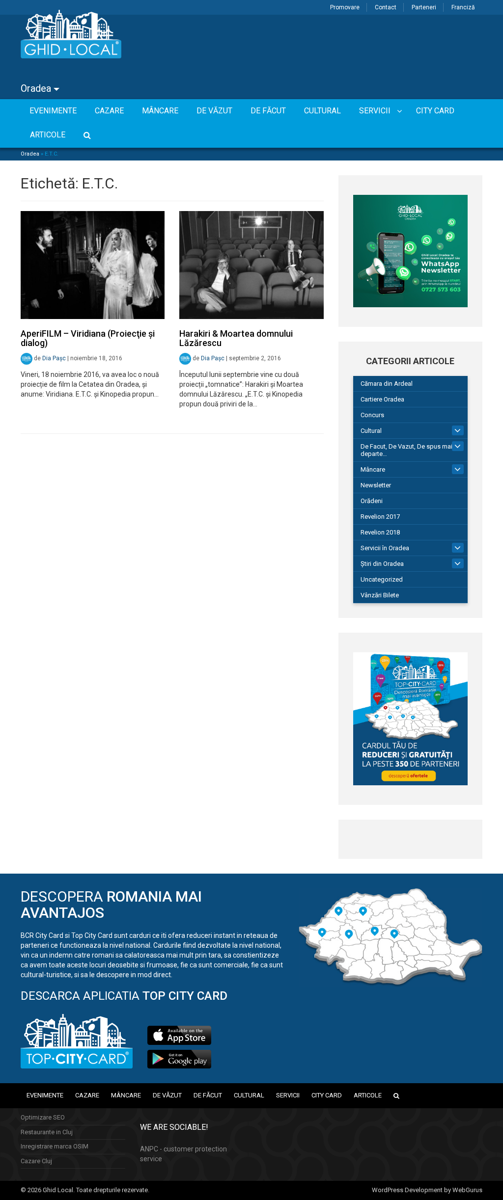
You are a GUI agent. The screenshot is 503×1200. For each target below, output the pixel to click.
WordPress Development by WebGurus (427, 1190)
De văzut (167, 1095)
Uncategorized (382, 579)
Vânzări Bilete (380, 595)
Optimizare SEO (43, 1117)
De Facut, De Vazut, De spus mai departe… (406, 450)
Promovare (345, 7)
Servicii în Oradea (385, 548)
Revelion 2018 (380, 532)
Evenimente (45, 1095)
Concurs (372, 415)
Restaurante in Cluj (47, 1132)
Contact (385, 7)
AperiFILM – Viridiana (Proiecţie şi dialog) (88, 338)
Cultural (371, 430)
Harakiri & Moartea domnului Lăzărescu (236, 338)
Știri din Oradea (382, 563)
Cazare (87, 1095)
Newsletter (376, 485)
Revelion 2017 (380, 516)
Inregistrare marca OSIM (54, 1146)
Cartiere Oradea (382, 399)
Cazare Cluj (36, 1161)
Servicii (288, 1095)
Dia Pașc (54, 358)
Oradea (37, 88)
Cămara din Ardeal (387, 383)
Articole (368, 1095)
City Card (326, 1095)
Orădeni (372, 501)
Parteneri (424, 7)
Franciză (463, 7)
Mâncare (373, 469)
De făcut (208, 1095)
